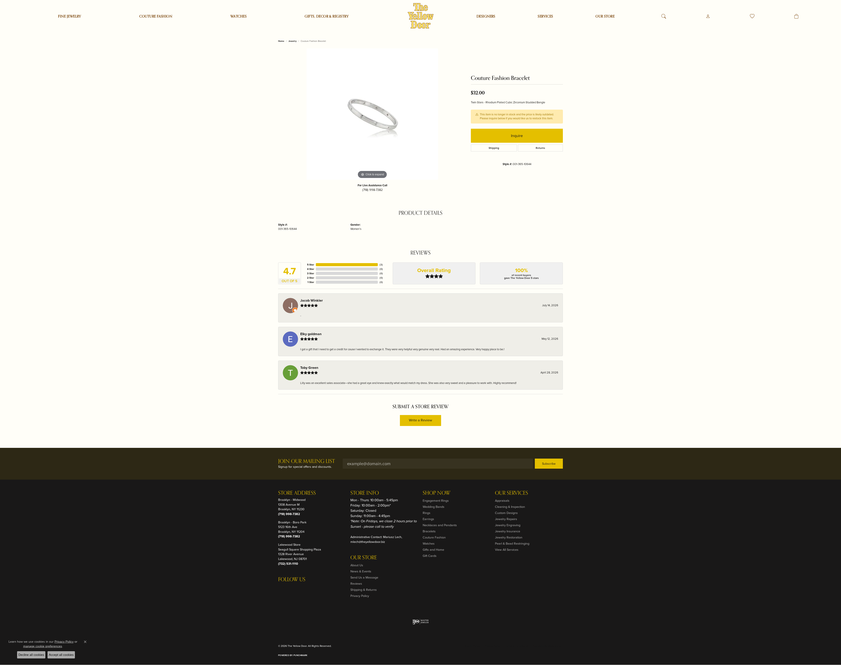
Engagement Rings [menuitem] (436, 500)
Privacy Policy (359, 595)
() (381, 265)
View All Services (506, 549)
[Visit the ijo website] (420, 621)
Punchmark (300, 655)
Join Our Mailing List (306, 461)
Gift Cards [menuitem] (429, 555)
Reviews (356, 583)
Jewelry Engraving (507, 525)
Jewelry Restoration (508, 537)
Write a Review (420, 420)
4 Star (310, 269)
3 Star (310, 273)
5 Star (310, 265)
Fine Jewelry (69, 16)
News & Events (360, 571)
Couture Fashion (155, 16)
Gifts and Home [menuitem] (433, 549)
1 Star (310, 282)
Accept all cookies (61, 654)
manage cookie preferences (42, 646)
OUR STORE (605, 16)
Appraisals (502, 500)
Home (281, 41)
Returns (540, 148)
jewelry (292, 41)
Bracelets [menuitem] (429, 531)
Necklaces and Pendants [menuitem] (440, 525)
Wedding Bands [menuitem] (433, 506)
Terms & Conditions (516, 646)
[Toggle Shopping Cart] (796, 16)
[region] (372, 114)
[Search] (663, 16)
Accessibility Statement (547, 646)
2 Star (310, 278)
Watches (238, 16)
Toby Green (309, 367)
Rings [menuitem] (426, 512)
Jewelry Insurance (507, 531)
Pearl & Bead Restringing (512, 543)
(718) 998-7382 (372, 189)
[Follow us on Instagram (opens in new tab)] (282, 588)
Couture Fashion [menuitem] (434, 537)
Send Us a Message (364, 577)
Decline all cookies (31, 654)
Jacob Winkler (311, 300)
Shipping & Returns (363, 589)
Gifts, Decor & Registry (327, 16)
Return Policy (472, 646)
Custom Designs (506, 512)
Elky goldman (311, 333)
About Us (356, 565)
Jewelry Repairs (506, 519)
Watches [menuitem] (429, 543)
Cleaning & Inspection (510, 506)
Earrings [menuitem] (428, 519)
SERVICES (545, 16)
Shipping (494, 148)
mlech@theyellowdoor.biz (367, 541)
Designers (486, 16)
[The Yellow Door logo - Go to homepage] (421, 16)
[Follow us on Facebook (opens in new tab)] (293, 588)
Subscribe (549, 463)
